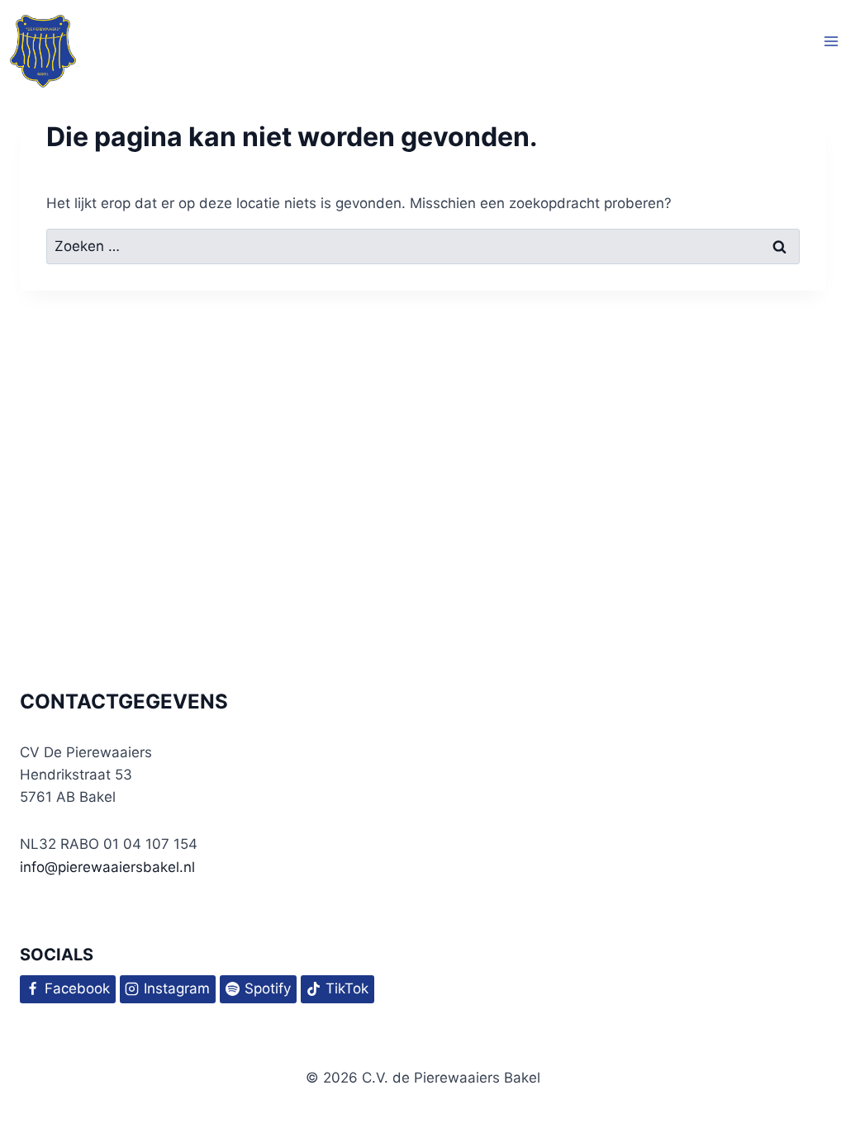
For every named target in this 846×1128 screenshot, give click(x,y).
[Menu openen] (830, 42)
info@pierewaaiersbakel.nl (107, 867)
